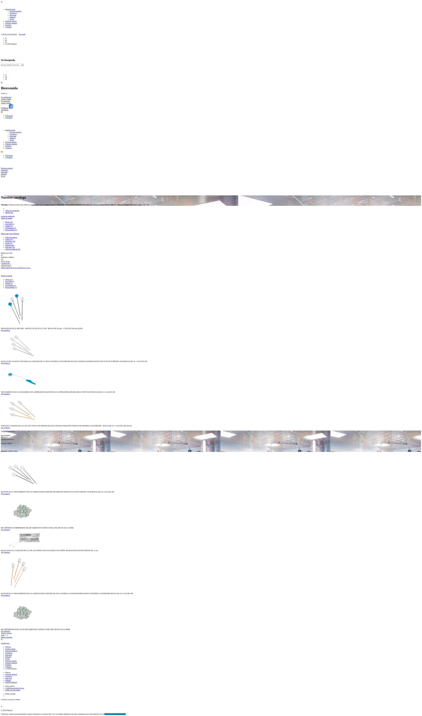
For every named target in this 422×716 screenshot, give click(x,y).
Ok (105, 714)
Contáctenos (5, 643)
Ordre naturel (6, 268)
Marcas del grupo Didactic (10, 234)
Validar (8, 99)
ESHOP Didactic (11, 682)
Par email (22, 34)
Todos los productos (12, 211)
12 (4, 261)
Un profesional (6, 97)
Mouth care (9, 213)
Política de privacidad (12, 690)
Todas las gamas (6, 218)
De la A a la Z (16, 268)
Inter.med (13, 15)
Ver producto (5, 330)
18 (6, 261)
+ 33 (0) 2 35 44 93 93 (9, 34)
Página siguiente (7, 637)
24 (9, 261)
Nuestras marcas (11, 21)
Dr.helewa (13, 13)
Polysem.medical (15, 11)
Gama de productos (7, 216)
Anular (3, 99)
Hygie (12, 19)
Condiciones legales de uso (14, 688)
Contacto (8, 27)
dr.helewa (8, 676)
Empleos (8, 25)
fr (5, 38)
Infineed (12, 17)
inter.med (8, 678)
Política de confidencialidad (116, 714)
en (6, 40)
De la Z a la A (25, 268)
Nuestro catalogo (11, 23)
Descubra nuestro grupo (9, 451)
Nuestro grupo (10, 9)
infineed (8, 680)
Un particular (5, 101)
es (6, 42)
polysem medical (11, 674)
